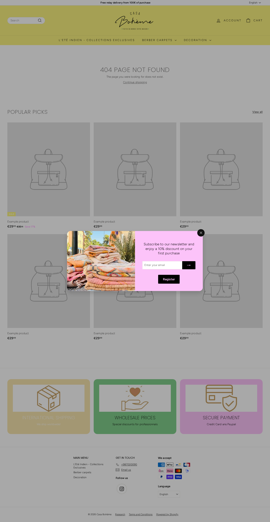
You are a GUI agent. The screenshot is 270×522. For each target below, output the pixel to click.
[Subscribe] (189, 265)
